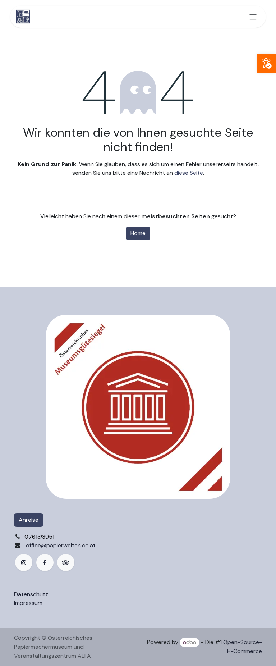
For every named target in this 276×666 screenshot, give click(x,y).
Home (138, 233)
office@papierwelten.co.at (61, 545)
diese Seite (188, 173)
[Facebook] (45, 562)
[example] (65, 562)
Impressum (28, 603)
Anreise (28, 520)
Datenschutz (31, 594)
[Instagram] (23, 562)
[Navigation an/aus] (253, 16)
